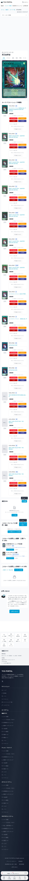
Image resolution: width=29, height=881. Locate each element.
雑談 (17, 58)
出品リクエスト (18, 129)
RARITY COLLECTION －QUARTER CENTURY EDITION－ (16, 136)
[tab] (4, 878)
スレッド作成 (23, 524)
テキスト (8, 58)
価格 (13, 58)
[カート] (23, 2)
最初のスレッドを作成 (15, 531)
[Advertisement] (14, 32)
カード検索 (9, 5)
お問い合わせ (14, 611)
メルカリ (14, 118)
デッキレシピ (10, 549)
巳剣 (13, 545)
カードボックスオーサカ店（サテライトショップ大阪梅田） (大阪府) (16, 547)
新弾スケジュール (18, 5)
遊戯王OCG (4, 713)
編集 (25, 501)
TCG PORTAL (7, 671)
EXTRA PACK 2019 (13, 345)
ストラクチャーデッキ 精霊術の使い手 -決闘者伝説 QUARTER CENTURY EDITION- (17, 109)
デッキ (24, 58)
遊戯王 (2, 5)
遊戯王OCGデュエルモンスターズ (8, 659)
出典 (16, 549)
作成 (15, 515)
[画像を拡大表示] (5, 109)
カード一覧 (12, 9)
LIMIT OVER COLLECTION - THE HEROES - (16, 422)
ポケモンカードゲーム (7, 782)
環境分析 (26, 5)
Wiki (20, 58)
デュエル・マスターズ (7, 747)
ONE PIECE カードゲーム (7, 816)
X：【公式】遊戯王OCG (6, 663)
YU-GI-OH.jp (4, 661)
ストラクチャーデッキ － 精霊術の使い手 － (18, 319)
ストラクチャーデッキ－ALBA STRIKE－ (18, 293)
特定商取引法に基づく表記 (11, 864)
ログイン (26, 2)
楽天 (14, 120)
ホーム (2, 9)
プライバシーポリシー (11, 861)
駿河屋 (23, 120)
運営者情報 (21, 864)
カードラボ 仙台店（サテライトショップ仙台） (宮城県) (16, 556)
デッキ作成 (19, 569)
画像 (4, 58)
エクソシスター (16, 554)
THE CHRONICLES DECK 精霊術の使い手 (17, 395)
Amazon (23, 118)
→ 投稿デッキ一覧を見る (7, 569)
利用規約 (21, 861)
